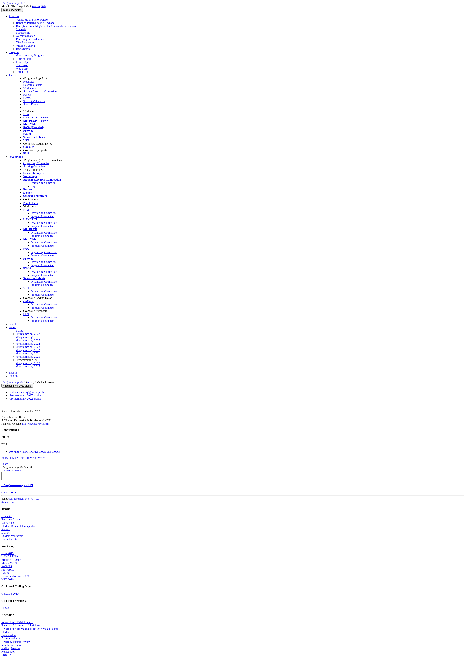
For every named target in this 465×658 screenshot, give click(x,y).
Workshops (29, 88)
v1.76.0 (35, 498)
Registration (23, 48)
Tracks (12, 75)
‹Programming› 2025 (28, 340)
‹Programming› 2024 (28, 343)
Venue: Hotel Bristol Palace (32, 19)
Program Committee (42, 216)
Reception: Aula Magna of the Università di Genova (46, 26)
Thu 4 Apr (22, 71)
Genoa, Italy (39, 6)
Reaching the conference (30, 39)
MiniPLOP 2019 (11, 559)
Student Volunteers (34, 101)
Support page (8, 502)
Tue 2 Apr (22, 65)
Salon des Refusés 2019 (15, 576)
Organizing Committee (36, 163)
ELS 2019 (7, 607)
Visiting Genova (25, 45)
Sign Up (6, 654)
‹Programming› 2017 (28, 366)
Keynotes (28, 81)
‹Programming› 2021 (28, 353)
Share (4, 463)
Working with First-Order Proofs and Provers (34, 451)
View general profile (11, 470)
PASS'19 (6, 566)
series (30, 382)
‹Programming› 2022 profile (25, 398)
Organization (16, 156)
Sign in (13, 372)
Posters (27, 94)
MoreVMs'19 (9, 563)
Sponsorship (23, 32)
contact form (8, 492)
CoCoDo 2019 (10, 593)
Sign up (13, 375)
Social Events (31, 104)
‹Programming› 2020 (28, 356)
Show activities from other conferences (23, 457)
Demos (27, 97)
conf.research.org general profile (27, 392)
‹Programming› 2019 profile (17, 385)
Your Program (24, 58)
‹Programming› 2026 (28, 337)
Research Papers (32, 84)
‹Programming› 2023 (28, 346)
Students (21, 29)
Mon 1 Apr (22, 62)
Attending (14, 16)
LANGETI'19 (9, 556)
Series (19, 330)
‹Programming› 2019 (13, 382)
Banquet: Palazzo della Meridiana (35, 22)
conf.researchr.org (18, 498)
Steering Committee (34, 166)
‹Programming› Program (30, 55)
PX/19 (5, 572)
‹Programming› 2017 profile (25, 395)
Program (14, 52)
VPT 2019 (7, 579)
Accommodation (25, 35)
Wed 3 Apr (22, 68)
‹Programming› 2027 (28, 333)
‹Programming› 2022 (28, 350)
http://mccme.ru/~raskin (35, 423)
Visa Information (25, 42)
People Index (30, 203)
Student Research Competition (40, 91)
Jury (33, 186)
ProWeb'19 (7, 569)
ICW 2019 (7, 553)
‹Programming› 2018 (28, 363)
